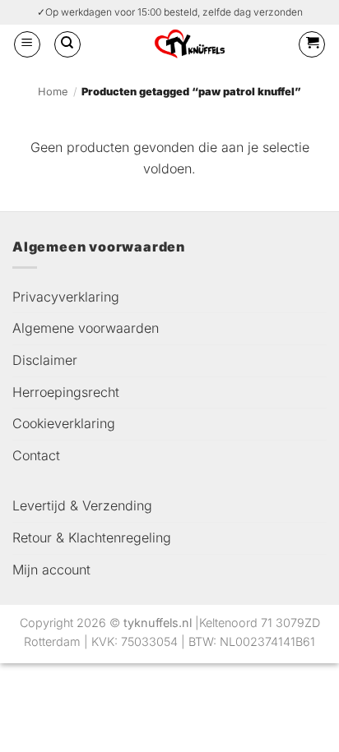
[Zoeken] (67, 44)
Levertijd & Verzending (82, 505)
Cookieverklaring (63, 423)
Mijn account (51, 569)
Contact (36, 455)
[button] (27, 44)
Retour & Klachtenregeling (91, 537)
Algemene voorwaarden (85, 328)
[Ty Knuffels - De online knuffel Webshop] (190, 44)
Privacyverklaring (65, 296)
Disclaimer (44, 360)
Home (52, 91)
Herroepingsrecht (65, 392)
